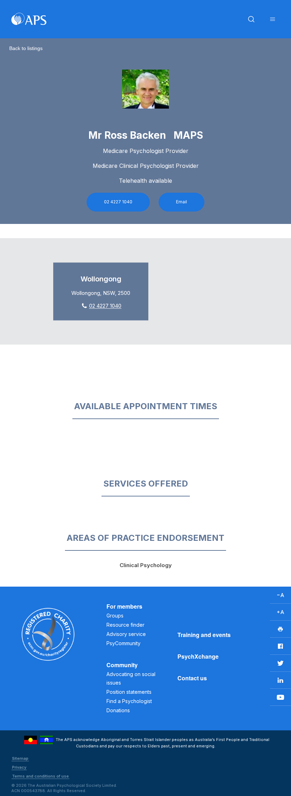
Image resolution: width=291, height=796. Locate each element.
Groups (114, 616)
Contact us (192, 678)
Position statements (129, 692)
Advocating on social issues (130, 678)
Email (181, 201)
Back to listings (26, 48)
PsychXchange (198, 656)
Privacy (19, 767)
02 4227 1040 (118, 201)
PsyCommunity (123, 643)
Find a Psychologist (129, 701)
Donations (118, 710)
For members (124, 606)
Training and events (204, 635)
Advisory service (126, 634)
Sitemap (20, 758)
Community (122, 665)
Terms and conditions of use (40, 776)
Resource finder (125, 625)
